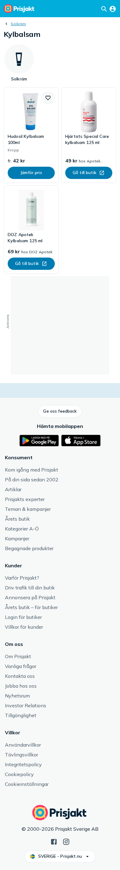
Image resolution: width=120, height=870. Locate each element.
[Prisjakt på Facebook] (54, 841)
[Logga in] (112, 9)
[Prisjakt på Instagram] (66, 841)
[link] (31, 135)
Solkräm (18, 23)
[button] (48, 98)
